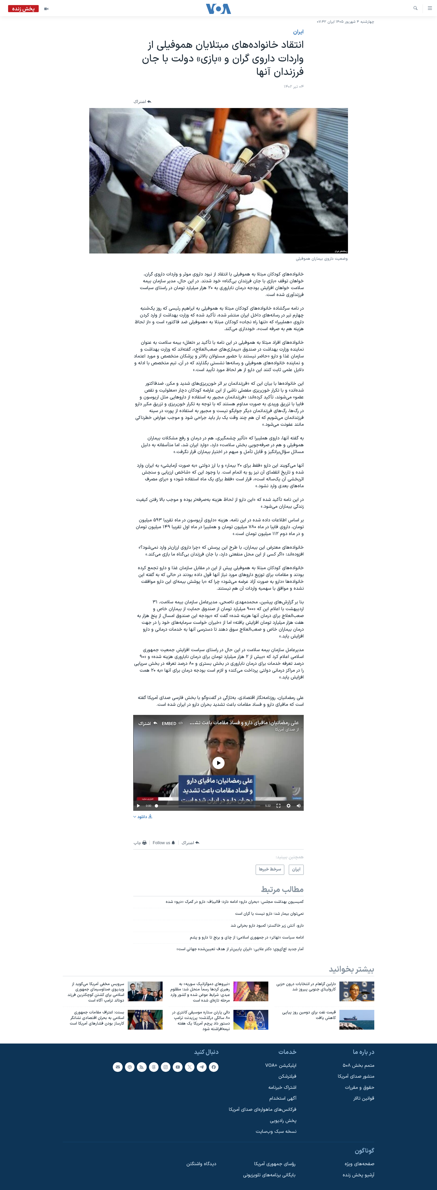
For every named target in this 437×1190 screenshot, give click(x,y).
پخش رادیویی (283, 1120)
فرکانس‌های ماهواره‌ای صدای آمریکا (262, 1109)
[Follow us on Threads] (154, 1067)
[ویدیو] (46, 9)
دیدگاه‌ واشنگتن (201, 1164)
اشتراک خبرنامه (282, 1087)
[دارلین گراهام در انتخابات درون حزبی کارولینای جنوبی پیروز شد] (356, 991)
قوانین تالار (363, 1098)
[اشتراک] (117, 1067)
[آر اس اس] (141, 1067)
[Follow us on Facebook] (214, 1067)
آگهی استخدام (282, 1098)
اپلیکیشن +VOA (280, 1065)
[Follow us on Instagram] (165, 1067)
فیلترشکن (287, 1076)
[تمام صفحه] (278, 806)
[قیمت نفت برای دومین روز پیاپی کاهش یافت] (356, 1020)
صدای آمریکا (285, 730)
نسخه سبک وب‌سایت (276, 1132)
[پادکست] (130, 1067)
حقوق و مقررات (359, 1087)
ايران (298, 32)
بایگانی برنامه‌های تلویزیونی (269, 1175)
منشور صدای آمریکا (356, 1076)
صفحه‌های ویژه (359, 1164)
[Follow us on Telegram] (201, 1067)
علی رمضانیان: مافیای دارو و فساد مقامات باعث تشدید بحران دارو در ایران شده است (213, 723)
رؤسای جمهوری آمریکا (274, 1164)
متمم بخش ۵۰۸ (358, 1065)
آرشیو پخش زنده (358, 1175)
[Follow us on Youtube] (177, 1067)
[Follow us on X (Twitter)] (189, 1067)
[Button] (142, 101)
